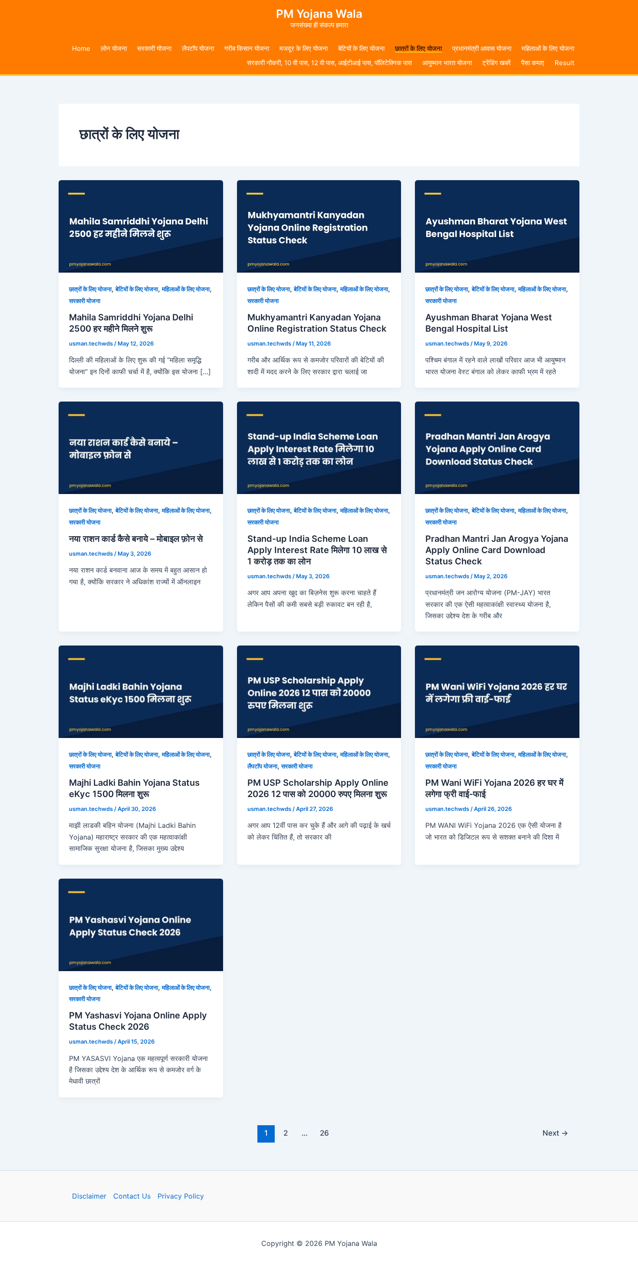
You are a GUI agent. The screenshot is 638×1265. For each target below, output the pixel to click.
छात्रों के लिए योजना (418, 48)
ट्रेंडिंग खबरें (496, 63)
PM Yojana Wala (319, 13)
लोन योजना (114, 48)
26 (324, 1132)
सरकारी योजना (154, 48)
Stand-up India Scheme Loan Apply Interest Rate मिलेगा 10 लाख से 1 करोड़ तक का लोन (317, 550)
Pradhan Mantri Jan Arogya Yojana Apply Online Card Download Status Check (496, 550)
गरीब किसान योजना (246, 48)
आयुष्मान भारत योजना (447, 63)
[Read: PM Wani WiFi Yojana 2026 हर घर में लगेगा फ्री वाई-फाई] (497, 691)
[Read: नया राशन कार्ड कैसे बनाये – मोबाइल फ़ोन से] (141, 447)
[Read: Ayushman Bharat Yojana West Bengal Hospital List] (497, 225)
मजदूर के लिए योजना (304, 48)
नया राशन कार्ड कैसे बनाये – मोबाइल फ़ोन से (136, 539)
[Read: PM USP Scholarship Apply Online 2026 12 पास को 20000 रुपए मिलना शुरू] (319, 691)
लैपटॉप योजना (198, 48)
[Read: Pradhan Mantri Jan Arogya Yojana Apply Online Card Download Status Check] (497, 447)
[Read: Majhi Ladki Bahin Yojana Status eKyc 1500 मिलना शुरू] (141, 691)
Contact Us (132, 1196)
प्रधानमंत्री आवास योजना (481, 48)
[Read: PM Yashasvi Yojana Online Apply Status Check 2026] (141, 923)
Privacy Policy (181, 1196)
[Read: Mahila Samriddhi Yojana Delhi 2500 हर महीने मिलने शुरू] (141, 225)
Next (555, 1132)
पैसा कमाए (532, 63)
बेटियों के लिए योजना (361, 48)
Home (81, 48)
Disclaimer (89, 1196)
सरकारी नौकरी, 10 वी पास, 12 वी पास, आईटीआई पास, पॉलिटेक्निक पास (329, 63)
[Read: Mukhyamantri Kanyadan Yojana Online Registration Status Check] (319, 225)
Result (564, 63)
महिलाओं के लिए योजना (548, 48)
